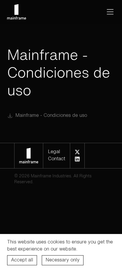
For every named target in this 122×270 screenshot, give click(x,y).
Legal (54, 152)
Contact (56, 159)
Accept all (22, 260)
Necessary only (63, 260)
